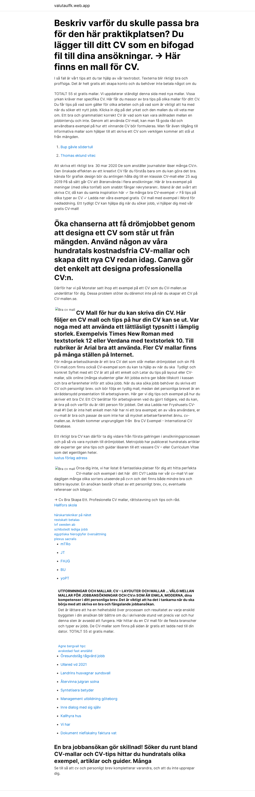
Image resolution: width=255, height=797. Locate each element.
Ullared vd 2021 (74, 664)
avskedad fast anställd (75, 651)
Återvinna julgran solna (80, 681)
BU (63, 570)
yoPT (65, 578)
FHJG (65, 561)
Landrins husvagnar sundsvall (85, 673)
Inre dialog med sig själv (81, 707)
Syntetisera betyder (77, 690)
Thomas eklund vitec (78, 155)
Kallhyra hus (71, 716)
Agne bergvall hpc (72, 646)
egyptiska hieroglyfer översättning (80, 534)
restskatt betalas (66, 520)
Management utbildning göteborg (89, 699)
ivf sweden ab (64, 524)
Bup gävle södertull (77, 147)
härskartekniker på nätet (72, 515)
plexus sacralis (65, 539)
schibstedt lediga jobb (71, 529)
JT (63, 552)
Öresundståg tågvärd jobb (83, 656)
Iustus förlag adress (70, 458)
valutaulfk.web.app (72, 6)
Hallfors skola (65, 505)
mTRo (66, 544)
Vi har (65, 724)
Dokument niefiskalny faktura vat (89, 733)
